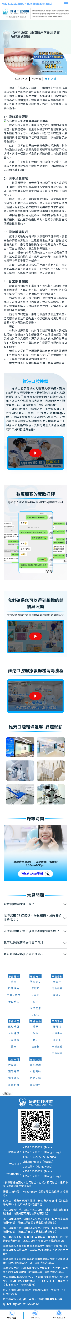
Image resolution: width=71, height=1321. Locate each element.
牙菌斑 (35, 995)
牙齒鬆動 (57, 1053)
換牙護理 (13, 1078)
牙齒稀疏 (13, 1033)
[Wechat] (35, 1313)
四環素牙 (35, 1008)
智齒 (35, 1033)
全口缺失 (13, 1002)
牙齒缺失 (35, 1085)
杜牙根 (35, 1046)
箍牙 (14, 1046)
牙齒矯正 (13, 1021)
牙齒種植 (13, 976)
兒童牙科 (13, 1059)
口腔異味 (35, 1071)
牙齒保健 (35, 1059)
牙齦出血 (57, 1033)
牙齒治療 (35, 1021)
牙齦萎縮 (57, 1046)
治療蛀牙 (13, 1065)
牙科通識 (51, 78)
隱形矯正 (13, 1026)
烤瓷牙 (57, 995)
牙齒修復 (57, 976)
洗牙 (35, 1002)
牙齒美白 (35, 976)
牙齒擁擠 (13, 1040)
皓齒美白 (35, 982)
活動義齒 (57, 988)
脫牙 (35, 1040)
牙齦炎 (57, 1040)
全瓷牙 (57, 982)
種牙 (14, 982)
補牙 (35, 1026)
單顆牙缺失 (14, 995)
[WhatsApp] (59, 1313)
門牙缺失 (13, 988)
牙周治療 (57, 1021)
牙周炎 (57, 1026)
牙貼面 (35, 1015)
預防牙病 (35, 1078)
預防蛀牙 (13, 1071)
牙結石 (35, 988)
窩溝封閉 (13, 1085)
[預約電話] (12, 1313)
